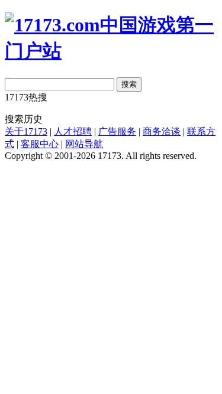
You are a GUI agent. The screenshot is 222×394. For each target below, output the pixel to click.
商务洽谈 (162, 131)
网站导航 (84, 144)
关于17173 (26, 131)
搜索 (129, 84)
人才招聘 (73, 131)
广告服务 (117, 131)
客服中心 (40, 144)
